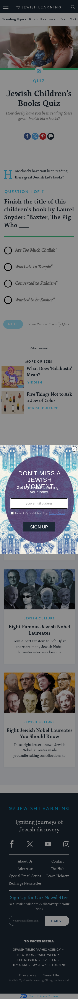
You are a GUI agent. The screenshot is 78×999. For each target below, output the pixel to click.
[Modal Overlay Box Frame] (39, 499)
